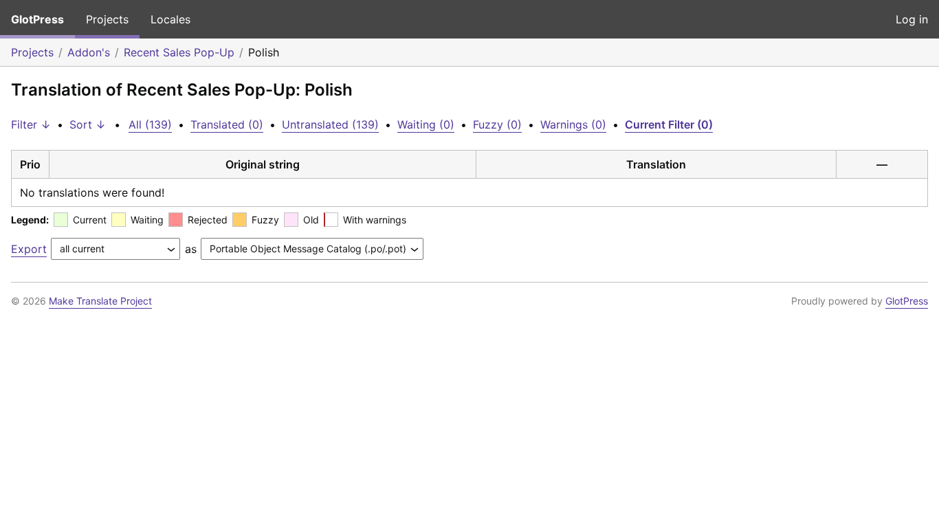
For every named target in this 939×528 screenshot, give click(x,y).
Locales (170, 19)
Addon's (88, 52)
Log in (912, 19)
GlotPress (37, 19)
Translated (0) (226, 124)
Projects (107, 19)
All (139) (150, 124)
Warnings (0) (573, 124)
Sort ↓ (87, 124)
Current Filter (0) (669, 124)
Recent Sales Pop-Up (179, 52)
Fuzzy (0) (497, 124)
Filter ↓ (31, 124)
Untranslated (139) (330, 124)
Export (29, 249)
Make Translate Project (100, 301)
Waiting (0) (425, 124)
